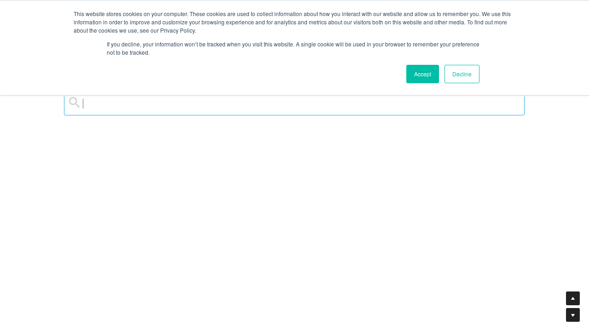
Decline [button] (462, 74)
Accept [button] (422, 74)
